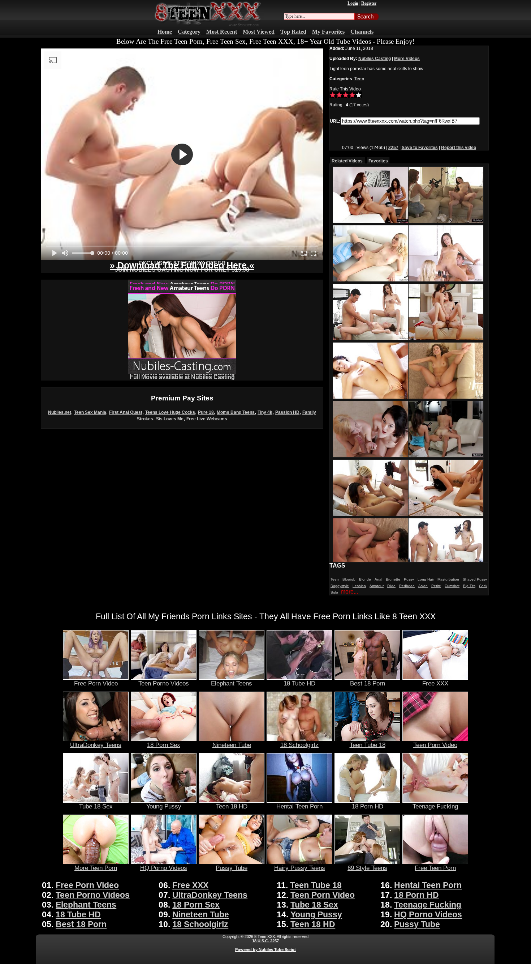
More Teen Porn (95, 867)
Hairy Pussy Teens (299, 867)
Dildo (391, 586)
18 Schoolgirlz (299, 744)
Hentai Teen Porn (299, 806)
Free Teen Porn (435, 867)
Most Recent (221, 32)
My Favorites (328, 32)
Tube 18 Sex (96, 806)
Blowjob (348, 579)
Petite (436, 586)
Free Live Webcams (206, 418)
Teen (359, 78)
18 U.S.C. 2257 (265, 941)
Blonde (365, 579)
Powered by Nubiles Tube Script (265, 949)
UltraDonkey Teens (95, 744)
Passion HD (287, 412)
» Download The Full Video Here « (182, 265)
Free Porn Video (96, 683)
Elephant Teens (231, 683)
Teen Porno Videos (163, 683)
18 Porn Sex (163, 744)
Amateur (377, 586)
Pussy (409, 579)
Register (368, 3)
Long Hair (426, 579)
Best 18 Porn (367, 683)
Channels (362, 32)
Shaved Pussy (475, 579)
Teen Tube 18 (367, 744)
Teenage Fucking (435, 806)
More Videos (407, 58)
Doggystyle (340, 586)
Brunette (393, 579)
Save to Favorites (420, 147)
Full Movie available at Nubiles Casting (182, 377)
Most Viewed (259, 32)
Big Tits (469, 586)
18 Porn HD (367, 806)
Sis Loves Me (170, 418)
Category (189, 32)
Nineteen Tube (231, 744)
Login (352, 3)
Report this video (458, 147)
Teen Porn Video (435, 744)
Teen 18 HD (231, 806)
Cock (483, 586)
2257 (393, 147)
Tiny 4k (265, 412)
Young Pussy (163, 806)
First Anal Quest (125, 412)
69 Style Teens (367, 867)
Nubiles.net (59, 412)
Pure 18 (206, 412)
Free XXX (435, 683)
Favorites (378, 161)
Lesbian (359, 586)
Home (164, 32)
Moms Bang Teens (236, 412)
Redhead (407, 586)
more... (349, 592)
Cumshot (452, 586)
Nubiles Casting (374, 58)
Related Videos (347, 161)
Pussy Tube (231, 867)
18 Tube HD (299, 683)
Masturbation (448, 579)
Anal (378, 579)
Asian (423, 586)
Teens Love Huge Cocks (170, 412)
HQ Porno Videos (163, 867)
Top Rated (293, 32)
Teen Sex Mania (90, 412)
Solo (334, 592)
